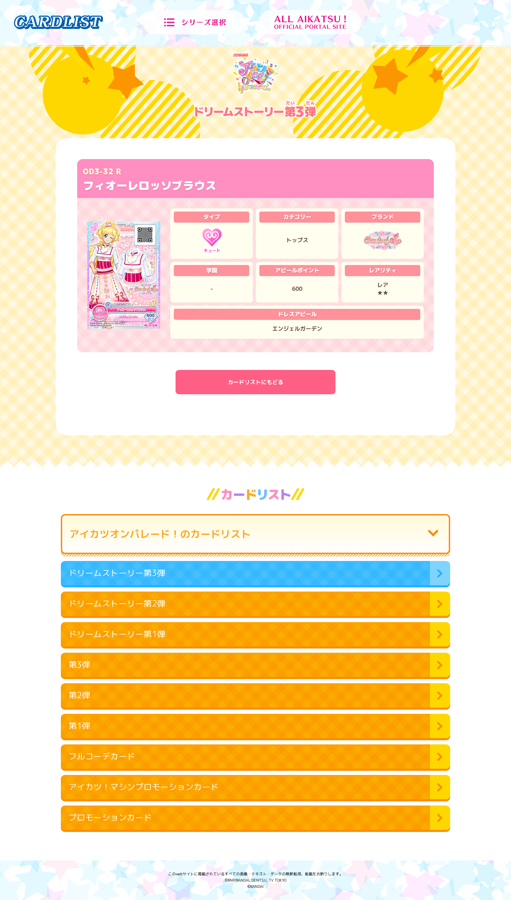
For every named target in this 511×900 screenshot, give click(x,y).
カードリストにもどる (255, 382)
